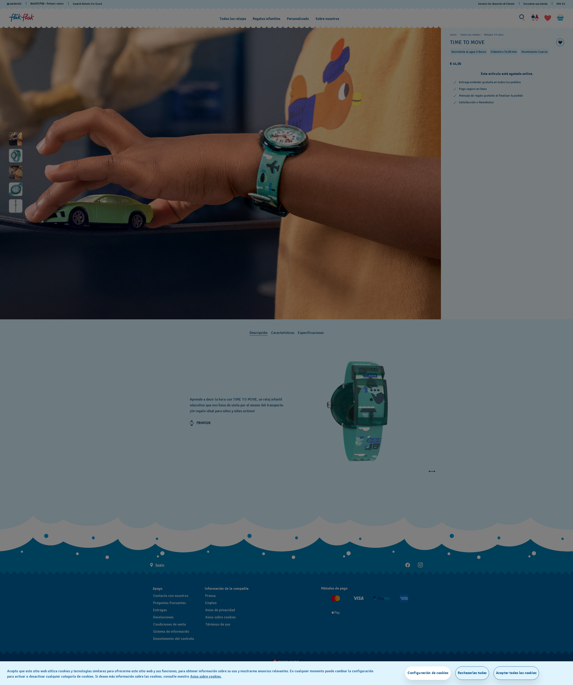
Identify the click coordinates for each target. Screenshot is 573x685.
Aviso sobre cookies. (206, 676)
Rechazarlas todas (472, 673)
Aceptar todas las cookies (516, 673)
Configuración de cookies (428, 673)
